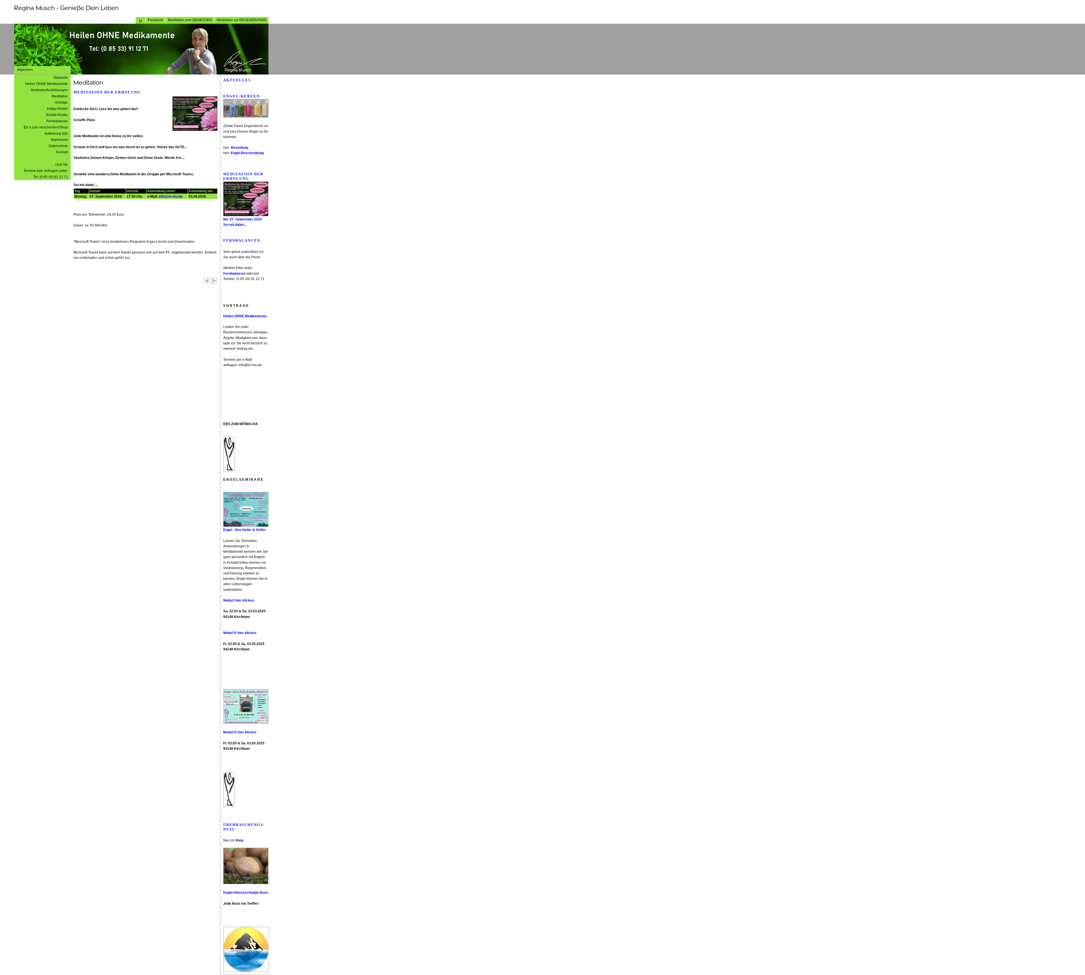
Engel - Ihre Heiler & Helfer (244, 530)
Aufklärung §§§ (56, 133)
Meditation (60, 96)
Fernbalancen (57, 121)
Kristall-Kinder (57, 115)
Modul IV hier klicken (239, 633)
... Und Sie (60, 165)
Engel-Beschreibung (247, 153)
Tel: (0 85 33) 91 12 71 (50, 177)
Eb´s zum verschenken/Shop (46, 127)
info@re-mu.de (171, 196)
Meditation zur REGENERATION (241, 20)
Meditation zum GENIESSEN (190, 20)
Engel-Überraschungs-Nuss (245, 893)
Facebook (155, 20)
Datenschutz (58, 146)
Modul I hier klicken (238, 600)
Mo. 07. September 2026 (242, 219)
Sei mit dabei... (234, 225)
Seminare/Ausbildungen (49, 90)
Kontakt (62, 152)
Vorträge (61, 102)
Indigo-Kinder (57, 109)
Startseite (60, 78)
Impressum (59, 140)
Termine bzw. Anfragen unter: (45, 171)
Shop (239, 840)
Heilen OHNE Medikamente (46, 84)
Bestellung (239, 148)
